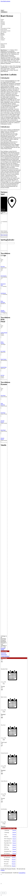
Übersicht (14, 830)
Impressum (3, 653)
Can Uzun (2, 375)
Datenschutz (4, 654)
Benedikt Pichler (3, 367)
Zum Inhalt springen (5, 1)
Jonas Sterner (3, 395)
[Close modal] (1, 874)
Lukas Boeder (3, 430)
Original (2, 870)
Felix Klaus (3, 266)
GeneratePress (22, 872)
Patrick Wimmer (3, 359)
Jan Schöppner (3, 293)
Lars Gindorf (3, 351)
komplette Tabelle (3, 649)
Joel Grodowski (3, 275)
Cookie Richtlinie (5, 656)
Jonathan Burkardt (4, 332)
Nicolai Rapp (3, 412)
